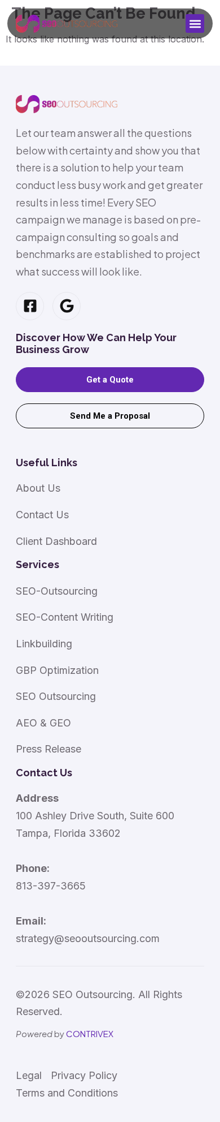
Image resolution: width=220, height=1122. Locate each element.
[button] (195, 23)
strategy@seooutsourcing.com (88, 938)
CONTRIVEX (89, 1033)
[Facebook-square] (30, 306)
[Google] (66, 306)
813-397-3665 (51, 886)
